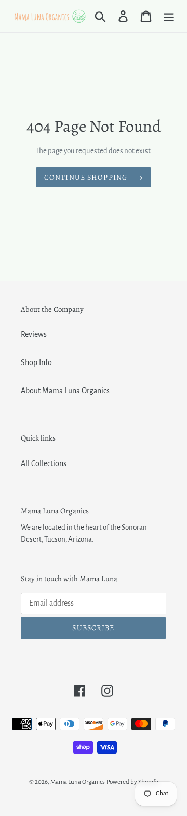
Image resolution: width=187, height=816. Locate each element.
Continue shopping (85, 177)
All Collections (43, 463)
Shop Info (36, 362)
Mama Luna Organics (77, 782)
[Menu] (168, 16)
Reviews (34, 334)
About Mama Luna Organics (65, 390)
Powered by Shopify (132, 782)
